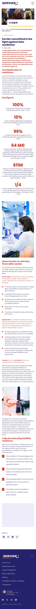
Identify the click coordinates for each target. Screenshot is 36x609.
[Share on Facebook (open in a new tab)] (3, 537)
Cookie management (9, 570)
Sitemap (4, 577)
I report (17, 520)
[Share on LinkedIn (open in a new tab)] (12, 537)
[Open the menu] (33, 3)
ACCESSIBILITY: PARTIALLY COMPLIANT (13, 581)
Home (3, 29)
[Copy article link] (17, 537)
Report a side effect (8, 574)
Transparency (6, 585)
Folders (7, 29)
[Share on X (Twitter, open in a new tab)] (8, 537)
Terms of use (6, 563)
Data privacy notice (8, 566)
